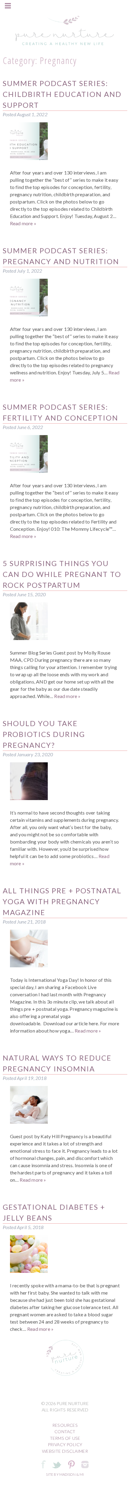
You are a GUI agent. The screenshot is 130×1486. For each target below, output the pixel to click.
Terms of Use (65, 1438)
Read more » (23, 223)
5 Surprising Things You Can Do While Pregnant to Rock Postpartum (62, 574)
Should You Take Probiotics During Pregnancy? (44, 734)
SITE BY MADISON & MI (65, 1474)
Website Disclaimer (65, 1451)
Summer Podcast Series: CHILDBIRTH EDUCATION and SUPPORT (62, 94)
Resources (65, 1425)
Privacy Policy (65, 1444)
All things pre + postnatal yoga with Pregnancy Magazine (62, 901)
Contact (64, 1431)
